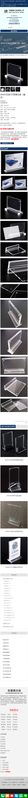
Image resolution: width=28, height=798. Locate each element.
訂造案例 (2, 739)
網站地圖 (22, 779)
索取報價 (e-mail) (7, 143)
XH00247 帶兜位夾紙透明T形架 (14, 531)
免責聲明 (2, 753)
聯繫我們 (24, 784)
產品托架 (6, 583)
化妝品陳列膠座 (7, 674)
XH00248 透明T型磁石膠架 (14, 495)
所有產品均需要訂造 (14, 23)
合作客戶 (9, 784)
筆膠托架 (6, 581)
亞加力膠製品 (5, 55)
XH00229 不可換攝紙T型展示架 (14, 567)
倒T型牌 (15, 714)
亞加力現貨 (5, 767)
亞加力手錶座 (6, 664)
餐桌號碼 (8, 717)
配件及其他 (6, 620)
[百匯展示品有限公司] (14, 13)
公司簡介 (2, 737)
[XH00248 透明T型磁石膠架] (14, 492)
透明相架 (3, 714)
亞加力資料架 (7, 610)
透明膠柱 (14, 729)
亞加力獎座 (6, 605)
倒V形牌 (3, 717)
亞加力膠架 (5, 769)
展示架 (3, 722)
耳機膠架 (6, 586)
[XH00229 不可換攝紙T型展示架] (14, 564)
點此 (10, 128)
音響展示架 (6, 649)
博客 (1, 750)
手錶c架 (9, 727)
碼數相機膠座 (6, 652)
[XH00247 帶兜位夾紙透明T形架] (14, 528)
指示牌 (9, 722)
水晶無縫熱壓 (6, 658)
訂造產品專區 (21, 782)
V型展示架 (6, 590)
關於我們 (19, 784)
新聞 (5, 750)
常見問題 (2, 748)
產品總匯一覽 (14, 782)
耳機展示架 (6, 646)
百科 (8, 750)
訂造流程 (2, 744)
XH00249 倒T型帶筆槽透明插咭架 (14, 460)
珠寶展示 (3, 719)
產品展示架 (6, 603)
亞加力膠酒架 (6, 661)
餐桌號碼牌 (6, 600)
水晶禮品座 (6, 643)
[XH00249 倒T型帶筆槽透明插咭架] (14, 456)
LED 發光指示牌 (7, 671)
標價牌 (3, 729)
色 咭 (3, 760)
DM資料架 (15, 727)
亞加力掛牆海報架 (8, 615)
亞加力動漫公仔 (7, 626)
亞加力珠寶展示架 (8, 612)
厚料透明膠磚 (6, 655)
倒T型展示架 (11, 55)
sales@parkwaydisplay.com (14, 17)
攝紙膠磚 (3, 724)
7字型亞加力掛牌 (8, 598)
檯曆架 (3, 727)
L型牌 (8, 714)
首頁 (9, 782)
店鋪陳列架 (5, 765)
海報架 (9, 719)
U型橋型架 (6, 593)
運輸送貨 (2, 746)
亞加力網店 (5, 762)
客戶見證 (2, 741)
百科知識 (14, 784)
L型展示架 (6, 588)
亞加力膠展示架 (7, 677)
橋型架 (9, 724)
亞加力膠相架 (7, 607)
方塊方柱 (8, 729)
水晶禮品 (5, 623)
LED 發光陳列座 (7, 668)
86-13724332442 (14, 20)
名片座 (15, 722)
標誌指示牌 (6, 639)
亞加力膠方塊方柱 (8, 617)
